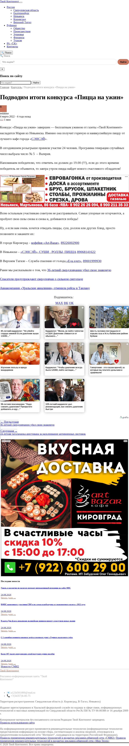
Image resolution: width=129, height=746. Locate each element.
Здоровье (18, 34)
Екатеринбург (21, 13)
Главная (4, 87)
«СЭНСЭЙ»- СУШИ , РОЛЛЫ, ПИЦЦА (48, 252)
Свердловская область (26, 10)
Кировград (19, 19)
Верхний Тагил (22, 22)
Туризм (17, 40)
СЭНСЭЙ (38, 139)
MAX (59, 303)
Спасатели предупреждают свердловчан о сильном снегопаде (41, 279)
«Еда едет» (73, 261)
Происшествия (21, 31)
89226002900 (70, 243)
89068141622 (86, 252)
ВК (66, 303)
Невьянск (18, 16)
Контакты (12, 46)
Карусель (16, 87)
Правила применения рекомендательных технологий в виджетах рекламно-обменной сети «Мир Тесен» (63, 739)
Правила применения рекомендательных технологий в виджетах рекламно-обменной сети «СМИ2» (57, 737)
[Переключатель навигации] (21, 2)
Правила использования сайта (17, 722)
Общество (19, 28)
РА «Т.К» (12, 43)
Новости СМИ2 (10, 666)
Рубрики (12, 25)
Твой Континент (10, 1)
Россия (11, 7)
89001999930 (92, 261)
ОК (71, 303)
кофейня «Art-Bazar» (45, 243)
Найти (123, 62)
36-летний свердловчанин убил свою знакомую (79, 270)
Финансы (18, 37)
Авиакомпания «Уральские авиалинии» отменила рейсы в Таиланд (45, 288)
